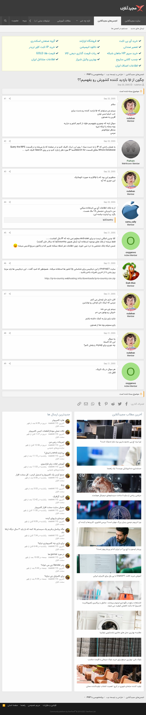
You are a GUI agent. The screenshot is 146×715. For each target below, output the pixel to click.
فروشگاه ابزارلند (87, 41)
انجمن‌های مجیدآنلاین (107, 21)
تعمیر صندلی (130, 47)
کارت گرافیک (58, 496)
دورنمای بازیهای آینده (55, 518)
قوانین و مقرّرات (49, 705)
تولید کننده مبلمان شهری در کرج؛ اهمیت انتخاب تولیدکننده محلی (113, 686)
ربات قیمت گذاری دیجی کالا (80, 53)
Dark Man (131, 283)
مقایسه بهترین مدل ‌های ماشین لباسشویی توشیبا (120, 632)
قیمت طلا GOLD (45, 53)
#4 (5, 202)
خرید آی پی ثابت (128, 41)
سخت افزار (59, 426)
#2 (5, 141)
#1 (5, 98)
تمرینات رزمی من (56, 442)
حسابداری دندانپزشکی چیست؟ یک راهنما (124, 468)
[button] (77, 21)
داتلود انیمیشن (88, 47)
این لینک (72, 147)
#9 (5, 363)
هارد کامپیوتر (58, 420)
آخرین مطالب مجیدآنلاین (127, 414)
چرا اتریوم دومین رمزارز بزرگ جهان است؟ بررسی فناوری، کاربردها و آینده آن (109, 522)
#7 (5, 294)
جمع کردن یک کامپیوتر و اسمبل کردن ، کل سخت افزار (40, 474)
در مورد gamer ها (56, 554)
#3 (5, 171)
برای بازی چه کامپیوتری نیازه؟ (51, 543)
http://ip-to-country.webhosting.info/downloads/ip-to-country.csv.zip (80, 278)
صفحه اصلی (13, 705)
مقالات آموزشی (64, 21)
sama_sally (130, 222)
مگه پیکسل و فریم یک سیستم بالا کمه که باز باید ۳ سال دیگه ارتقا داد (34, 531)
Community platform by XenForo (73, 711)
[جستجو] (5, 20)
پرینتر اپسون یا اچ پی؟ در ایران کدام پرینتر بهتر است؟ (118, 549)
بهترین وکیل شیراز (86, 59)
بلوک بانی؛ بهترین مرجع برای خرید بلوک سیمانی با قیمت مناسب (114, 659)
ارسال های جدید (137, 28)
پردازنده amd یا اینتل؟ (54, 453)
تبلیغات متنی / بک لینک (39, 21)
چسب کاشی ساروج (127, 59)
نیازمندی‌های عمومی (55, 448)
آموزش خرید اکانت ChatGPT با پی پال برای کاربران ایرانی (117, 576)
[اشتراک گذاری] (10, 99)
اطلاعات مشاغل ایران (43, 59)
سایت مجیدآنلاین (132, 21)
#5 (5, 232)
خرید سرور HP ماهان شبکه (122, 53)
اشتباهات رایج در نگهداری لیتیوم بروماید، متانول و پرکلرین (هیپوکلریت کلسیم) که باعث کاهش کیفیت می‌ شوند (111, 604)
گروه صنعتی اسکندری (43, 41)
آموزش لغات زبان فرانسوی (52, 464)
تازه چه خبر (85, 21)
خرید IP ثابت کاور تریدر (42, 47)
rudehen (138, 85)
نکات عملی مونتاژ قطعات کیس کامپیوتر (46, 431)
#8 (5, 333)
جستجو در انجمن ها (119, 28)
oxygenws (131, 252)
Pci (62, 485)
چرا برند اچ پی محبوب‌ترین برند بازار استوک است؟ (120, 441)
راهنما (23, 705)
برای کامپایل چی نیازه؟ (54, 576)
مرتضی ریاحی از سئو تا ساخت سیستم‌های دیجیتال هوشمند (116, 495)
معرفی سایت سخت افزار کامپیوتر (49, 507)
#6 (5, 263)
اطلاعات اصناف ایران (126, 66)
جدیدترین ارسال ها (58, 414)
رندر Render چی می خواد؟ (52, 565)
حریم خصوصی (34, 705)
